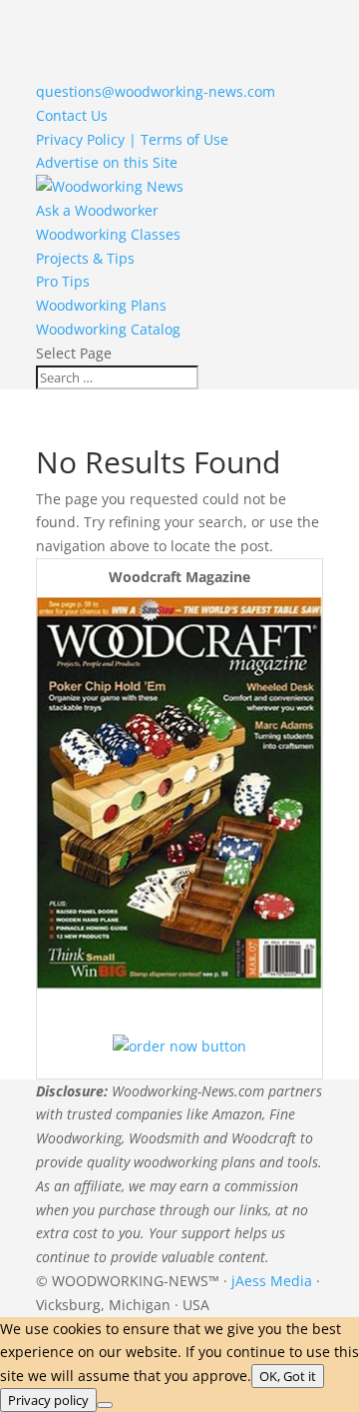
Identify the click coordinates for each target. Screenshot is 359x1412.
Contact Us (72, 115)
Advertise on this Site (107, 162)
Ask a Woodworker (97, 210)
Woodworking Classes (108, 234)
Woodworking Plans (101, 305)
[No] (105, 1405)
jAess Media (271, 1280)
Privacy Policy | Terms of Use (132, 139)
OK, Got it (287, 1376)
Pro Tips (63, 281)
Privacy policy (48, 1400)
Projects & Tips (85, 258)
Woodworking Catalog (108, 329)
